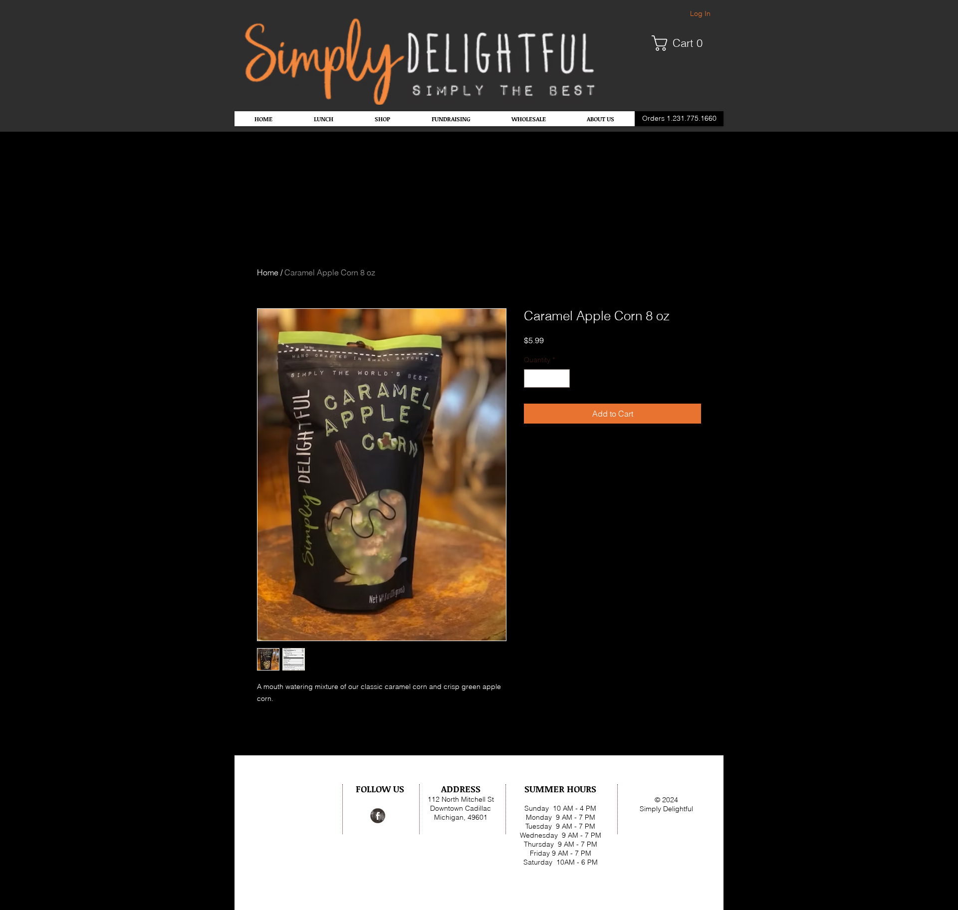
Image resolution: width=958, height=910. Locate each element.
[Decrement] (531, 378)
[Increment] (562, 378)
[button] (681, 43)
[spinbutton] (547, 378)
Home (267, 272)
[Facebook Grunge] (377, 815)
